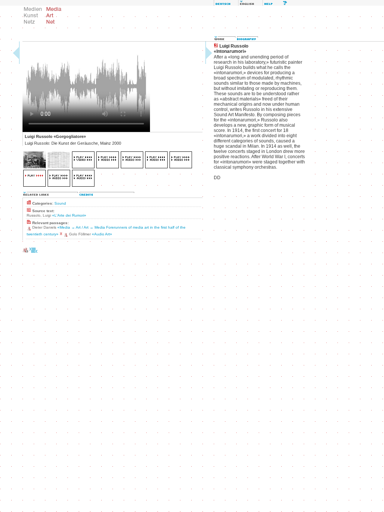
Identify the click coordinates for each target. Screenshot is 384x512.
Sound (60, 203)
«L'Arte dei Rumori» (69, 215)
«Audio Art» (102, 234)
